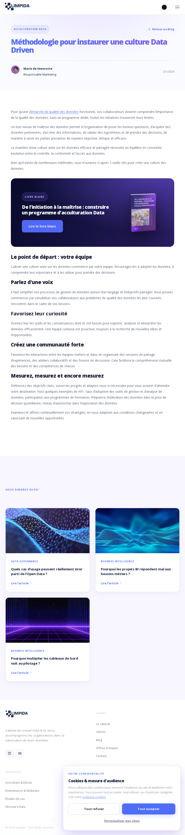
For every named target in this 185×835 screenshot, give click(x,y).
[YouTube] (20, 753)
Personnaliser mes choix (122, 821)
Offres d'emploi (107, 748)
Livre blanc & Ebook (18, 782)
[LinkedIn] (9, 753)
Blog (99, 740)
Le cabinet (103, 724)
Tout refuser (94, 809)
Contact (101, 756)
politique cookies (94, 797)
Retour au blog (163, 29)
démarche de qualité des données (54, 112)
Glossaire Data (15, 807)
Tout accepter (149, 809)
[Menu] (177, 7)
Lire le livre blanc (42, 226)
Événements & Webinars (22, 791)
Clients (101, 732)
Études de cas (15, 799)
